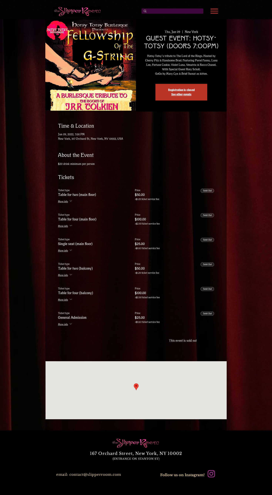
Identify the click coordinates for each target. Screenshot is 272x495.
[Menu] (214, 11)
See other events (181, 94)
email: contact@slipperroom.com (88, 474)
